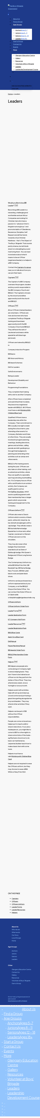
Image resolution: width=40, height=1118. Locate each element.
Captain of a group (24, 267)
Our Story (15, 935)
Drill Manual (12, 641)
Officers (15, 901)
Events (9, 1051)
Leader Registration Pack (17, 628)
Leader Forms (17, 907)
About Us (15, 927)
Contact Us (16, 972)
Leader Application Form (17, 615)
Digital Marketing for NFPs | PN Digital (17, 1001)
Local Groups (16, 938)
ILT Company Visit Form (16, 619)
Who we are (16, 929)
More (7, 1055)
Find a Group (13, 1014)
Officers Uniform (14, 602)
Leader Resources (18, 910)
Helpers (14, 912)
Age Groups (12, 1018)
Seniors (14, 956)
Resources (15, 978)
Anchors (14, 951)
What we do (16, 932)
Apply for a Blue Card (15, 637)
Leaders (14, 959)
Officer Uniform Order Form (18, 606)
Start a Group (16, 983)
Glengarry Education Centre (21, 969)
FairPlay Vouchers (17, 492)
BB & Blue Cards (14, 633)
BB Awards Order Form (16, 650)
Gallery (14, 975)
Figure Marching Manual (16, 646)
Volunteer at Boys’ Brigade (21, 981)
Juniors (14, 954)
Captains (15, 898)
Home (10, 94)
